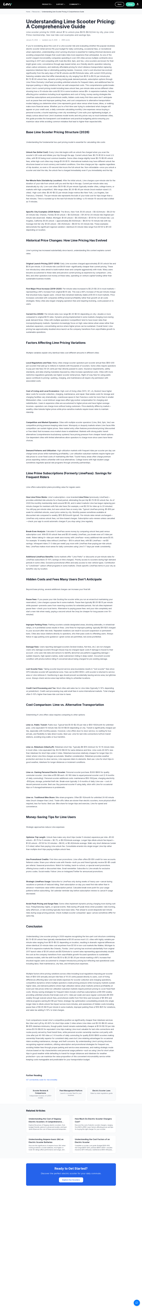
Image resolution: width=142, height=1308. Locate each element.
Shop (130, 4)
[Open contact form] (137, 1303)
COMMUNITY (74, 4)
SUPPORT (60, 4)
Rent (119, 4)
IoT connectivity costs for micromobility (41, 1080)
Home (28, 12)
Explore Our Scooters (71, 1180)
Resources (36, 12)
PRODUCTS (46, 4)
